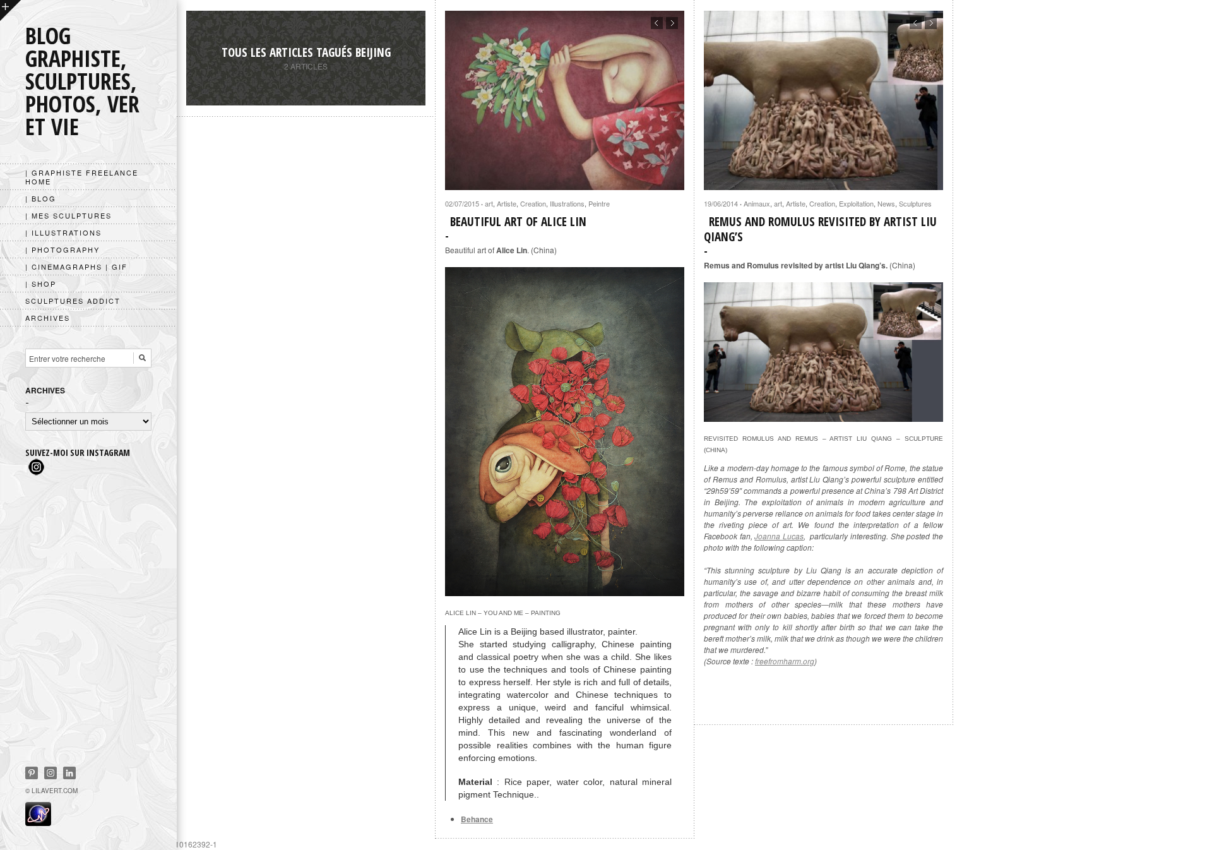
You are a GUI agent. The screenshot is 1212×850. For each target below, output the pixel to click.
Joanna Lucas (779, 535)
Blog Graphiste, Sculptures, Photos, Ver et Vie (82, 81)
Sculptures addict (73, 301)
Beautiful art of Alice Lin (518, 221)
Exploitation (856, 203)
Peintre (599, 203)
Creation (533, 203)
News (886, 203)
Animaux (757, 203)
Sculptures (915, 203)
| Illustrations (63, 232)
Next (672, 23)
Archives (47, 318)
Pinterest (31, 773)
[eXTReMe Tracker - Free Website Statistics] (38, 822)
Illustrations (567, 203)
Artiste (506, 203)
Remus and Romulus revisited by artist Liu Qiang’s (820, 229)
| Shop (40, 283)
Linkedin (69, 773)
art (489, 203)
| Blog (40, 198)
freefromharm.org (784, 660)
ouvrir (10, 10)
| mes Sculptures (68, 215)
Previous (657, 23)
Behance (477, 819)
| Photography (62, 249)
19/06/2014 (721, 203)
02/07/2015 (462, 203)
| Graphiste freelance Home (81, 176)
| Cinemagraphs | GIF (76, 266)
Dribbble (50, 773)
